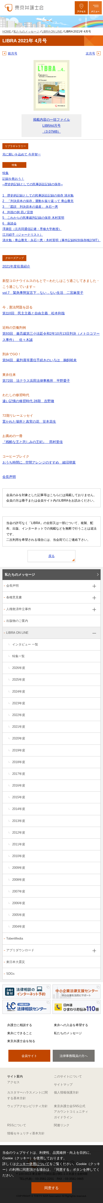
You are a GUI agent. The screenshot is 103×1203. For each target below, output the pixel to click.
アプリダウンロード (20, 950)
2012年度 (18, 832)
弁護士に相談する (19, 1025)
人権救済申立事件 (18, 609)
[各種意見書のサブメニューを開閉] (94, 598)
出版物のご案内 (17, 621)
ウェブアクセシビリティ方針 (27, 1106)
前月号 (12, 53)
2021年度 (18, 726)
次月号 (90, 53)
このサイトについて (68, 1076)
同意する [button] (51, 1188)
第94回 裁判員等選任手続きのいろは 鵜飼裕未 (39, 360)
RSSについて (16, 1125)
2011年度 (18, 844)
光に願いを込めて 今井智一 (21, 154)
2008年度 (18, 879)
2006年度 (18, 903)
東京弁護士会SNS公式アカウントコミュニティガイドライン (71, 1111)
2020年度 (18, 738)
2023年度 (18, 703)
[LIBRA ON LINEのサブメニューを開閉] (94, 633)
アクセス (13, 1082)
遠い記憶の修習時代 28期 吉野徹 (28, 401)
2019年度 (18, 750)
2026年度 (18, 668)
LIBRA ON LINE (17, 632)
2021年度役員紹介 (16, 266)
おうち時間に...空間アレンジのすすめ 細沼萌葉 (39, 462)
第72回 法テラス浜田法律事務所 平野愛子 (36, 381)
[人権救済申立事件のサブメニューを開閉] (94, 609)
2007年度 (18, 891)
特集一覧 (18, 656)
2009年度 (18, 867)
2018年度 (18, 762)
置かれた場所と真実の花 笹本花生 (29, 421)
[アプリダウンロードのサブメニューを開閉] (94, 951)
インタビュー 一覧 (25, 644)
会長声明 (9, 477)
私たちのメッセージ (20, 574)
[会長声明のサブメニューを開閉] (94, 586)
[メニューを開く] (95, 7)
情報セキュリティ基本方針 (26, 1133)
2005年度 (18, 915)
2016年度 (18, 785)
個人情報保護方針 (66, 1092)
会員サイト (29, 1056)
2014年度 (18, 809)
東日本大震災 (15, 962)
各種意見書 (14, 597)
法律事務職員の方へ (74, 1056)
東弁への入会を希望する (71, 1025)
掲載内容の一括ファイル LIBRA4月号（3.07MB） (51, 125)
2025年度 (18, 679)
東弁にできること (19, 1033)
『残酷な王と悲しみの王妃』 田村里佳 (32, 442)
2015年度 (18, 797)
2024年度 (18, 691)
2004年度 (18, 926)
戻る (51, 556)
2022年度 (18, 715)
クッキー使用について (32, 1164)
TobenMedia (14, 938)
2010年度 (18, 856)
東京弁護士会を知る (21, 1041)
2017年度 (18, 774)
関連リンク (61, 1125)
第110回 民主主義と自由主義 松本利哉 (33, 313)
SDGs (10, 973)
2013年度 (18, 821)
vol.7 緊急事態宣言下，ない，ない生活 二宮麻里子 (42, 293)
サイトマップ (63, 1084)
